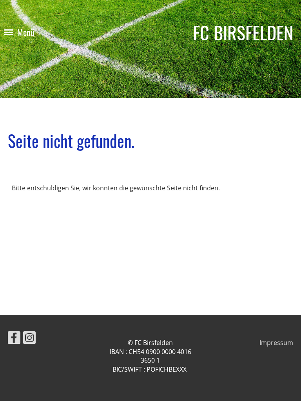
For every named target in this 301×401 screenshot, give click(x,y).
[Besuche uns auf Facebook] (14, 339)
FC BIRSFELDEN (243, 32)
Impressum (276, 342)
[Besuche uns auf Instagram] (29, 339)
